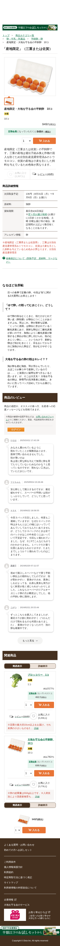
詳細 (36, 728)
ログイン (16, 429)
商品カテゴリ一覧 (25, 35)
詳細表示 (43, 666)
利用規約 (8, 872)
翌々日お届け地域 (37, 214)
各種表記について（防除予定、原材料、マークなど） (31, 260)
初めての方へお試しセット (18, 850)
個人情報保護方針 (13, 867)
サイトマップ (11, 882)
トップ (6, 35)
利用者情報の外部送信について (20, 887)
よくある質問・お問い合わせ (19, 844)
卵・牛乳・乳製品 (15, 38)
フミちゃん (15, 482)
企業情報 (8, 899)
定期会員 (32, 693)
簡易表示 (17, 666)
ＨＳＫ (13, 510)
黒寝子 (13, 566)
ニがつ (13, 607)
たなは (13, 440)
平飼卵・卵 (37, 38)
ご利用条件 (10, 862)
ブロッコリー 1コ (38, 674)
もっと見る (28, 640)
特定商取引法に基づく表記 (18, 877)
